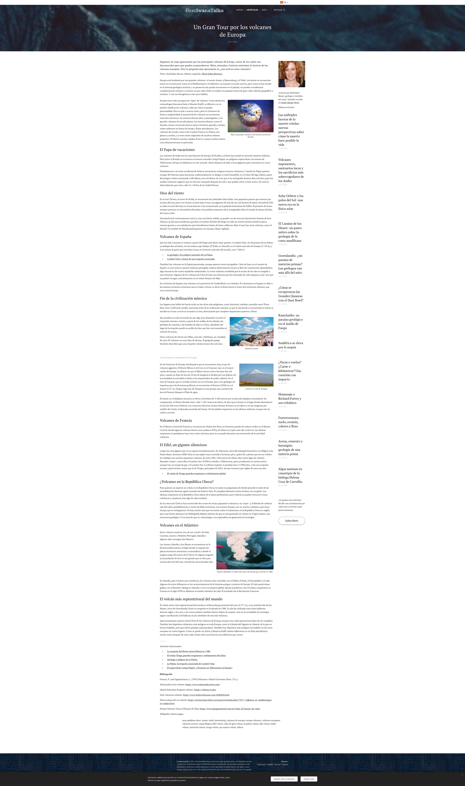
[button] (279, 10)
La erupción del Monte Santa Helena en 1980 (188, 651)
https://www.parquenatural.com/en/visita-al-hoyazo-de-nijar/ (230, 708)
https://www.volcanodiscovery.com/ (202, 684)
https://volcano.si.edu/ (205, 689)
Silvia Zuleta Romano (212, 73)
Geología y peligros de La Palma (182, 659)
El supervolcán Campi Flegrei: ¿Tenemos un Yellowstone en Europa (199, 667)
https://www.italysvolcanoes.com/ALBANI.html (206, 694)
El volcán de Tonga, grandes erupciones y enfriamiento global (196, 473)
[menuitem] (240, 10)
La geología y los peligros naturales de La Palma (190, 254)
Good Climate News (290, 102)
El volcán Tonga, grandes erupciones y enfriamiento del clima (196, 655)
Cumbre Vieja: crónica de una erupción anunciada (191, 258)
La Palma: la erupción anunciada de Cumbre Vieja (190, 663)
